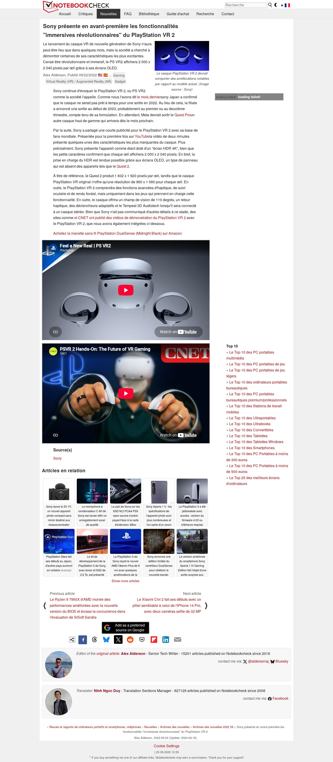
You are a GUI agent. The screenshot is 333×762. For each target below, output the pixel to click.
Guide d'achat (178, 13)
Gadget (120, 81)
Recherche (205, 13)
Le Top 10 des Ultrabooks (249, 423)
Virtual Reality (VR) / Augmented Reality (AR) (78, 81)
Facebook (280, 698)
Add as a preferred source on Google (130, 627)
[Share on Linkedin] (165, 639)
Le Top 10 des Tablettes (248, 435)
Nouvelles (108, 13)
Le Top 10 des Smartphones (252, 447)
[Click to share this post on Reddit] (130, 639)
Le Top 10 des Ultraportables (252, 417)
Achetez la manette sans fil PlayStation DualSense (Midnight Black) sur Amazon (117, 233)
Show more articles (125, 581)
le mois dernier (149, 96)
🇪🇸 (105, 74)
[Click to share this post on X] (118, 639)
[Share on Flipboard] (154, 639)
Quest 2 (123, 166)
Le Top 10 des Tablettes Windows (256, 441)
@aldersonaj (258, 661)
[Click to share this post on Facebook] (82, 639)
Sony (57, 458)
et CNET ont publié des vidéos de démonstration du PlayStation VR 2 (130, 217)
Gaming (119, 75)
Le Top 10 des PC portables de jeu (257, 364)
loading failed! (226, 97)
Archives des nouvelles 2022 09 (213, 727)
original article (108, 653)
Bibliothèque (149, 13)
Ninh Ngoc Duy (107, 690)
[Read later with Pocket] (142, 639)
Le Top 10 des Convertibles (251, 429)
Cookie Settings (166, 745)
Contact (228, 13)
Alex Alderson (133, 653)
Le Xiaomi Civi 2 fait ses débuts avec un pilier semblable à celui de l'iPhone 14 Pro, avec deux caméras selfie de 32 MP (167, 605)
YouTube (142, 136)
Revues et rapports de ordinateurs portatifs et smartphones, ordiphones (95, 727)
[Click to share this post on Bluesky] (106, 639)
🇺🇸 (100, 74)
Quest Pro (182, 114)
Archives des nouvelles (174, 727)
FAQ (127, 13)
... (110, 74)
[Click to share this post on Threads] (94, 639)
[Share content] (72, 640)
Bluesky (281, 661)
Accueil (65, 13)
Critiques (85, 13)
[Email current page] (177, 639)
